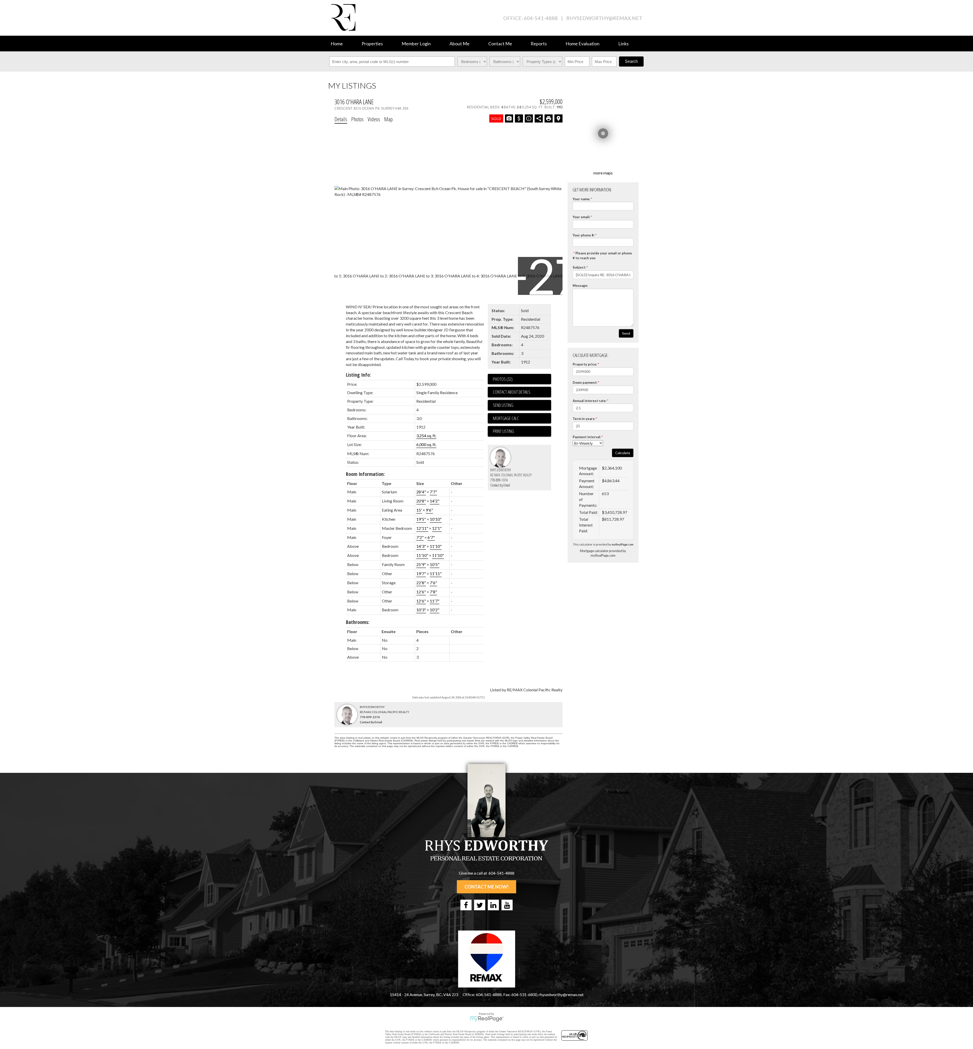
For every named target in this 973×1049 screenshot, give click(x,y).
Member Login (416, 43)
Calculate (622, 453)
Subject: (579, 267)
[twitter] (479, 905)
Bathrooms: (357, 622)
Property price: (585, 364)
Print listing (503, 431)
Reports (539, 43)
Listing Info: (358, 374)
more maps (603, 172)
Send (626, 333)
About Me (460, 43)
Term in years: (584, 419)
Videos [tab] (374, 119)
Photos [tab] (357, 119)
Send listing (503, 405)
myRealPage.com (622, 544)
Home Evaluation (583, 43)
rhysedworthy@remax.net (604, 18)
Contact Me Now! (486, 887)
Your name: (581, 199)
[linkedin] (493, 905)
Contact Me (500, 43)
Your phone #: (583, 235)
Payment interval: (587, 437)
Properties (372, 43)
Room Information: (365, 474)
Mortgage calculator (522, 418)
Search (631, 61)
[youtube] (507, 905)
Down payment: (585, 382)
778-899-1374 (499, 480)
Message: (580, 286)
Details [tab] (340, 119)
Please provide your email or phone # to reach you (602, 255)
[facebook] (466, 905)
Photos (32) (503, 379)
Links (623, 43)
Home (337, 43)
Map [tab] (388, 119)
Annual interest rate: (589, 401)
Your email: (581, 217)
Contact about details (511, 392)
